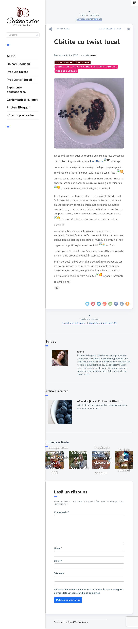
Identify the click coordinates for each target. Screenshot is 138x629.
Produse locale (17, 72)
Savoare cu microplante (89, 19)
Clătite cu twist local (87, 41)
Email (58, 560)
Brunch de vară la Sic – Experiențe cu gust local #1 (89, 323)
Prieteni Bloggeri (18, 107)
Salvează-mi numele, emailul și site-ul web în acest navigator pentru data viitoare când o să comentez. (89, 591)
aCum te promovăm (20, 115)
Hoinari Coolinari (18, 64)
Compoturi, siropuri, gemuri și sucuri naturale (86, 66)
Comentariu (61, 512)
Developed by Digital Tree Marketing (71, 622)
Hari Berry (82, 62)
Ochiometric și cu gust (22, 100)
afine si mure (64, 62)
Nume (58, 548)
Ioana (93, 55)
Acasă (11, 56)
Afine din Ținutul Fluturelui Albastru (99, 401)
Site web (59, 573)
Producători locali (19, 80)
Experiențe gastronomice (16, 89)
